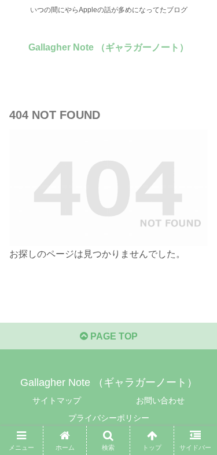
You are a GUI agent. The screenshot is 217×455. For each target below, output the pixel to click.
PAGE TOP (113, 336)
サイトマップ (56, 400)
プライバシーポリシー (108, 418)
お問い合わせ (160, 400)
